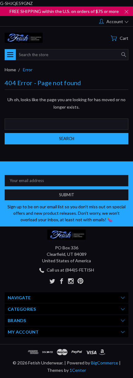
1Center (78, 370)
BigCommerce (104, 362)
